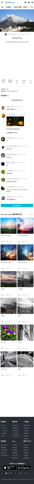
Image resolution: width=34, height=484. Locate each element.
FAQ (31, 7)
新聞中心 (3, 425)
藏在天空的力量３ (23, 262)
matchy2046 (10, 187)
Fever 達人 (4, 428)
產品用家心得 (16, 436)
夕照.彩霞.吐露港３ (23, 235)
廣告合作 (26, 450)
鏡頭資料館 (15, 428)
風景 (7, 89)
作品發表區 (4, 433)
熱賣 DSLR (15, 455)
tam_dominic (10, 146)
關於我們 (26, 445)
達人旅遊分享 (4, 455)
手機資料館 (15, 431)
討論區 (3, 436)
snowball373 (10, 171)
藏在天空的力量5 (6, 235)
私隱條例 (26, 458)
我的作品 (17, 7)
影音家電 (26, 436)
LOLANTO (9, 138)
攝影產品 (26, 428)
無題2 (3, 315)
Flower (3, 342)
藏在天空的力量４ (6, 262)
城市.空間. (4, 369)
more (31, 214)
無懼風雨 (20, 289)
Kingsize (9, 197)
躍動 (19, 369)
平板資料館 (15, 433)
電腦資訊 (26, 433)
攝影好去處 (4, 445)
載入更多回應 (17, 205)
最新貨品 (14, 447)
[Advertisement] (17, 61)
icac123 (9, 114)
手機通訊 (26, 431)
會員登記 (26, 453)
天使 (19, 342)
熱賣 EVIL (15, 458)
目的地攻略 (4, 450)
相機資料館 (15, 425)
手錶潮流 (26, 438)
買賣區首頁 (27, 425)
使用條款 (26, 455)
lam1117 (9, 162)
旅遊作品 (3, 453)
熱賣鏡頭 (14, 453)
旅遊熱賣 (3, 447)
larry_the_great (12, 34)
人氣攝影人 (8, 7)
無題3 (3, 289)
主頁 (2, 7)
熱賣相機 (14, 450)
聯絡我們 (26, 447)
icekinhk (9, 154)
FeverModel (4, 431)
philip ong (9, 106)
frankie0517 (10, 179)
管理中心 (25, 7)
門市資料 (14, 445)
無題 (19, 315)
